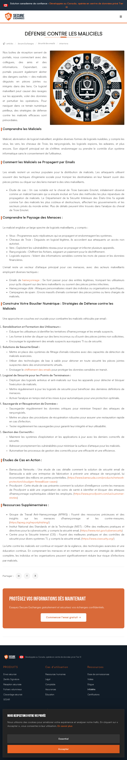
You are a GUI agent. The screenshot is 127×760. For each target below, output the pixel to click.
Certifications (93, 694)
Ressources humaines (55, 674)
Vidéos (90, 679)
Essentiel (64, 738)
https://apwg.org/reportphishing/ (29, 522)
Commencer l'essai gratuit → (63, 617)
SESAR (6, 699)
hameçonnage (31, 280)
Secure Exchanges (26, 43)
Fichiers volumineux (12, 689)
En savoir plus (65, 725)
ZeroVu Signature (11, 679)
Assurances (50, 689)
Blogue (90, 684)
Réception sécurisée (12, 684)
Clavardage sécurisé (12, 694)
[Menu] (121, 16)
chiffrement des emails (37, 369)
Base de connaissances (98, 674)
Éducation (49, 694)
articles (9, 43)
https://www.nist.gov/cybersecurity (101, 530)
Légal (47, 679)
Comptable (50, 684)
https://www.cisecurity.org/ (98, 538)
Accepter (63, 748)
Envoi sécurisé (9, 674)
